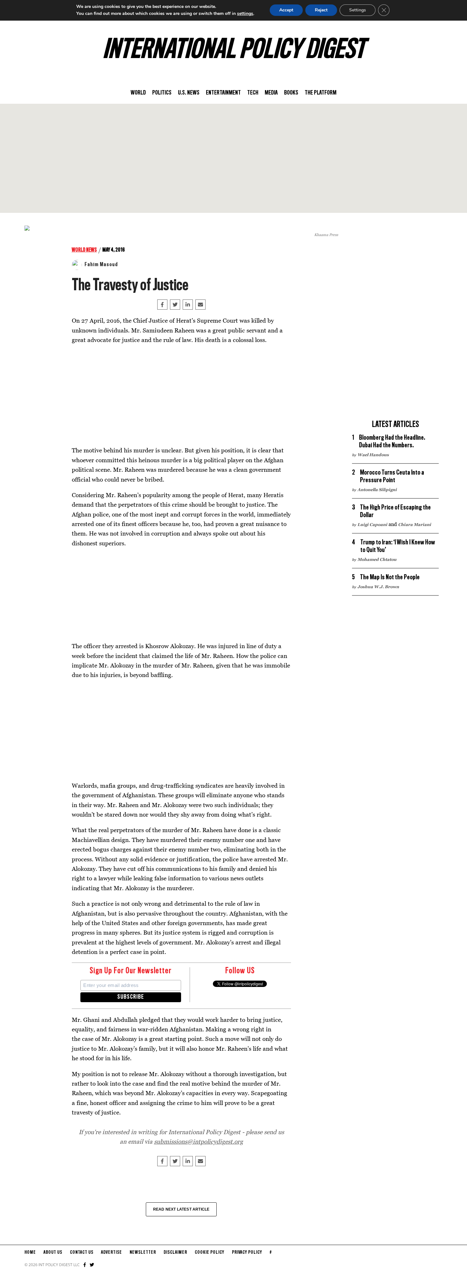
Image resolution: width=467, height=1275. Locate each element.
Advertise (111, 1252)
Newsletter (143, 1252)
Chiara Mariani (414, 524)
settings (245, 13)
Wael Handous (373, 454)
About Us (53, 1252)
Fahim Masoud (101, 264)
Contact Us (81, 1252)
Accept (286, 10)
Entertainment (223, 93)
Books (291, 93)
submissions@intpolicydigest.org (198, 1141)
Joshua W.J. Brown (378, 586)
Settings (357, 10)
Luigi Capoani (372, 524)
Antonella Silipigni (377, 489)
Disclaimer (175, 1252)
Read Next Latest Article (181, 1209)
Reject (321, 10)
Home (30, 1252)
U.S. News (189, 93)
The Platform (320, 93)
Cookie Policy (209, 1252)
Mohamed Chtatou (376, 559)
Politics (162, 93)
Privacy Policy (247, 1252)
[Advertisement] (233, 158)
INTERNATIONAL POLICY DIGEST (234, 50)
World (138, 93)
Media (271, 93)
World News (84, 250)
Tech (252, 93)
